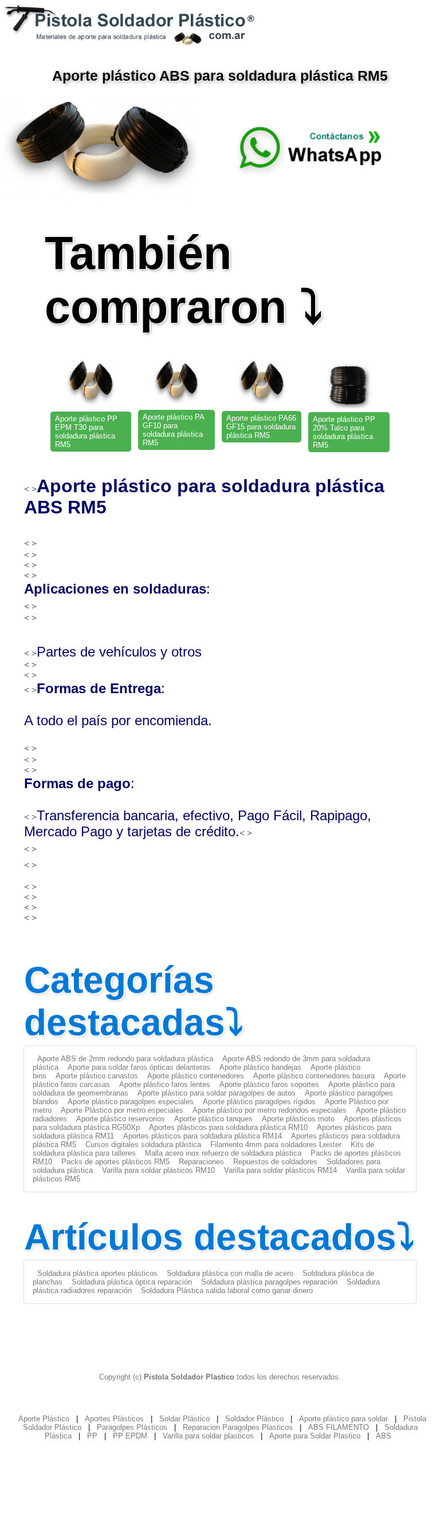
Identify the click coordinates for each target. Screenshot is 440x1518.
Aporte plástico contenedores (195, 1076)
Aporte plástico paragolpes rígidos (259, 1101)
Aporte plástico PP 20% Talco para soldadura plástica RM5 (344, 432)
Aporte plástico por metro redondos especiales (269, 1110)
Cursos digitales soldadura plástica (143, 1144)
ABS (383, 1436)
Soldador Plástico (254, 1418)
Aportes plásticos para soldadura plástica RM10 (228, 1127)
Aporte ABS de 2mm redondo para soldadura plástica (125, 1058)
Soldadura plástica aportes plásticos (97, 1273)
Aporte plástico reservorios (120, 1118)
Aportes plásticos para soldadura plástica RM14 (202, 1136)
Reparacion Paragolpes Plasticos (238, 1427)
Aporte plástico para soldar (343, 1418)
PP (92, 1436)
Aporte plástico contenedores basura (314, 1076)
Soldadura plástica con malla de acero (230, 1273)
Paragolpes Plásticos (132, 1427)
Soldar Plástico (184, 1418)
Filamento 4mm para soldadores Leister (275, 1144)
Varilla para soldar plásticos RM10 (158, 1170)
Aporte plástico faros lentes (164, 1084)
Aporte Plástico (43, 1418)
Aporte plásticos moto (298, 1118)
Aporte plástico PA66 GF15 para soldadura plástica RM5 (261, 427)
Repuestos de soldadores (275, 1161)
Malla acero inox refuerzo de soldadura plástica (223, 1153)
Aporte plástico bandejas (260, 1067)
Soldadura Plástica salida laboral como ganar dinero (227, 1290)
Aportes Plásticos (114, 1418)
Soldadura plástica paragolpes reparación (269, 1282)
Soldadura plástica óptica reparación (132, 1282)
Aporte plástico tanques (213, 1118)
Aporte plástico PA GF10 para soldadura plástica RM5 (174, 430)
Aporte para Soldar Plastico (314, 1436)
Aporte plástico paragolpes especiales (131, 1101)
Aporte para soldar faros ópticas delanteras (139, 1067)
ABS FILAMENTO (338, 1427)
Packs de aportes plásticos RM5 (115, 1161)
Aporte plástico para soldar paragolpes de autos (217, 1093)
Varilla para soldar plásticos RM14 (280, 1170)
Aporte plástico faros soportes (269, 1084)
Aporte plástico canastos (97, 1076)
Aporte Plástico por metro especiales (122, 1110)
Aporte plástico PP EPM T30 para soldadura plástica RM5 (86, 431)
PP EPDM (130, 1436)
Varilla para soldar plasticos (208, 1436)
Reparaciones (201, 1161)
